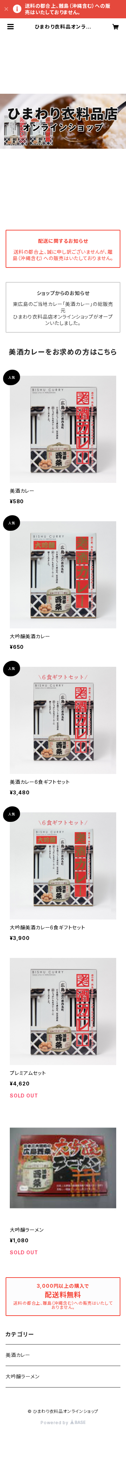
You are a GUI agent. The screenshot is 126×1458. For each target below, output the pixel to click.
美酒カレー (18, 1355)
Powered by (55, 1422)
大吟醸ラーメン (23, 1376)
